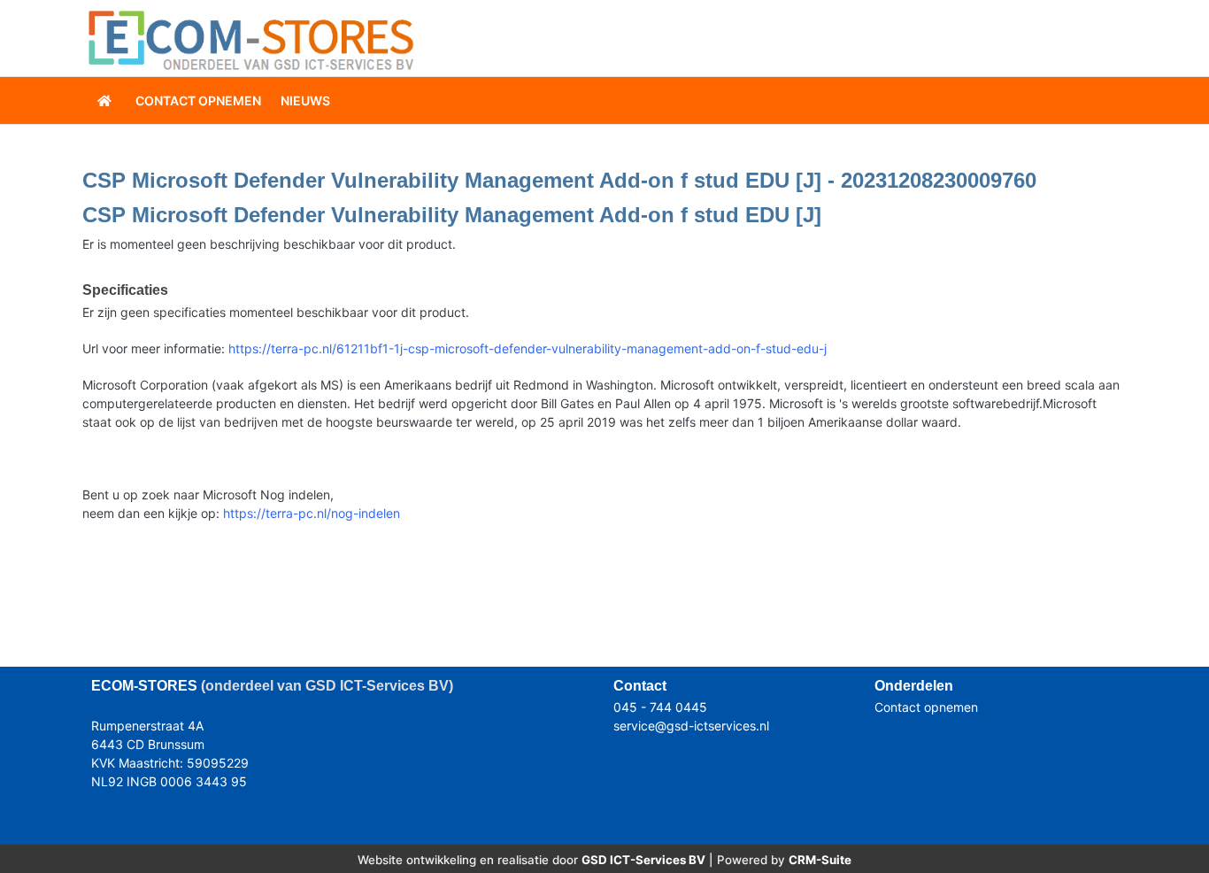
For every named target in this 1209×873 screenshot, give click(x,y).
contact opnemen (198, 100)
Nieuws (305, 100)
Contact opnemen (926, 707)
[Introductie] (106, 100)
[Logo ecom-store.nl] (250, 38)
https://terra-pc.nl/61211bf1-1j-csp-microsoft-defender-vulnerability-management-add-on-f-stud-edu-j (527, 348)
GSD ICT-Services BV (643, 860)
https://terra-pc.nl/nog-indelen (311, 513)
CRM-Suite (820, 860)
